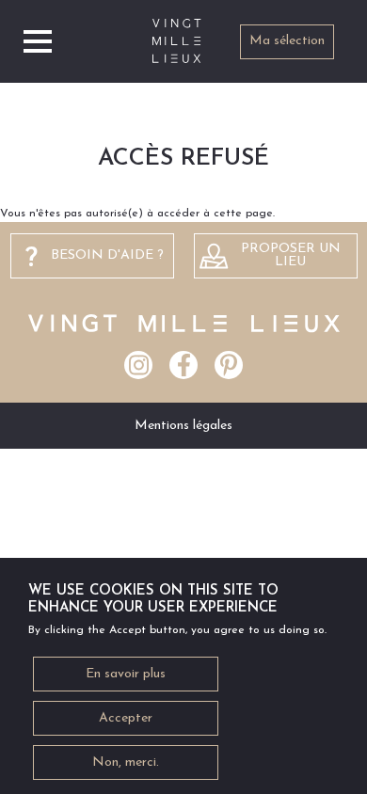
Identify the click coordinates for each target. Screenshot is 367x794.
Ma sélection (287, 41)
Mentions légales (183, 426)
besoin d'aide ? (107, 255)
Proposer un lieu (291, 255)
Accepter (125, 718)
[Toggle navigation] (38, 41)
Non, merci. (125, 762)
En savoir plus (126, 674)
